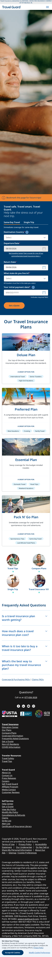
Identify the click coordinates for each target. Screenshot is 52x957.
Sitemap (12, 852)
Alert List (6, 823)
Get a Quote (14, 305)
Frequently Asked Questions (15, 738)
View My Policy (9, 809)
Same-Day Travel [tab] (12, 222)
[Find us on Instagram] (33, 706)
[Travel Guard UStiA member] (9, 713)
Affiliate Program (10, 786)
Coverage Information (12, 735)
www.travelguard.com (28, 919)
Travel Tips (7, 761)
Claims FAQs (38, 679)
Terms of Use (8, 844)
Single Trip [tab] (29, 222)
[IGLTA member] (42, 713)
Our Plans (6, 730)
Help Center (7, 803)
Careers (5, 781)
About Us (6, 772)
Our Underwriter (24, 847)
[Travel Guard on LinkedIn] (23, 706)
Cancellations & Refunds (13, 815)
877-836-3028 (30, 697)
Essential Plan (26, 459)
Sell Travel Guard (10, 784)
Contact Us (7, 775)
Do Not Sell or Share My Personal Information (25, 848)
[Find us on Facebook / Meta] (18, 706)
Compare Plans (9, 733)
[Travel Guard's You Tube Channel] (28, 706)
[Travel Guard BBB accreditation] (26, 713)
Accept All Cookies (12, 952)
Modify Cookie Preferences (39, 952)
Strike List (6, 820)
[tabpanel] (26, 269)
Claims (5, 818)
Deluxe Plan (26, 355)
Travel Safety (8, 758)
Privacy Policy (25, 844)
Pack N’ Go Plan (26, 517)
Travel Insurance (10, 724)
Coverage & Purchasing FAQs (16, 679)
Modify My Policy (10, 812)
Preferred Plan (26, 409)
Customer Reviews (11, 792)
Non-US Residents (10, 744)
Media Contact (9, 789)
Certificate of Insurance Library (17, 826)
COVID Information (11, 747)
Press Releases (9, 778)
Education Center (10, 727)
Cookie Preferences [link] (27, 852)
